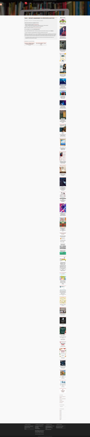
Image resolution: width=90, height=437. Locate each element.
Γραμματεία (27, 20)
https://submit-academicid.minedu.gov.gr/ (37, 27)
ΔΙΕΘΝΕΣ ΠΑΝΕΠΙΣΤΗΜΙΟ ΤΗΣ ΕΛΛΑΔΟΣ (38, 0)
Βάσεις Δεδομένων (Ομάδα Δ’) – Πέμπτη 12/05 (41, 43)
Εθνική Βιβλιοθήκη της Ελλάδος (59, 427)
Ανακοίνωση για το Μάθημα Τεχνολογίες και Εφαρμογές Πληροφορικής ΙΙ (29, 43)
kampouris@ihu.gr (38, 428)
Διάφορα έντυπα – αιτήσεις (27, 427)
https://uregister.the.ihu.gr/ (36, 24)
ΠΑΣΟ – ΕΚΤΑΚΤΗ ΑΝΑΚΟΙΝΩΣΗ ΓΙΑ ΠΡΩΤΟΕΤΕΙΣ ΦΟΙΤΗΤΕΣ (51, 10)
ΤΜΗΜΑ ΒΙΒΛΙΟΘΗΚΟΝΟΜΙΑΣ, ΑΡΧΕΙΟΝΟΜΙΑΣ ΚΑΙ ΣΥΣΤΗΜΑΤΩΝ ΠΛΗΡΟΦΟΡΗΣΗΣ (49, 0)
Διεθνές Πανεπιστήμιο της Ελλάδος (59, 426)
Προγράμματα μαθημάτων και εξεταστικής (28, 426)
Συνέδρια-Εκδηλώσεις (62, 401)
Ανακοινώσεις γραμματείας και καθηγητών (38, 20)
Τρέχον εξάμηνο (61, 402)
